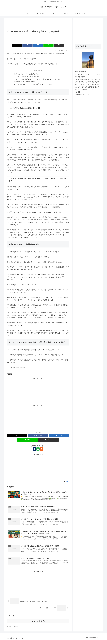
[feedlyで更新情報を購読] (38, 449)
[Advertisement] (38, 24)
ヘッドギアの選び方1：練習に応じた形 (28, 76)
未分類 (9, 374)
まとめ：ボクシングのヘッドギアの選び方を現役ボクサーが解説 (33, 84)
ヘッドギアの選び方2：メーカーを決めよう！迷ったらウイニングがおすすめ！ (39, 79)
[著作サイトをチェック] (34, 449)
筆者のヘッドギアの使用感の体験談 (25, 81)
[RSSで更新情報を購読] (41, 449)
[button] (59, 45)
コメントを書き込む (38, 621)
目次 (35, 70)
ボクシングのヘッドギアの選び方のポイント (27, 74)
